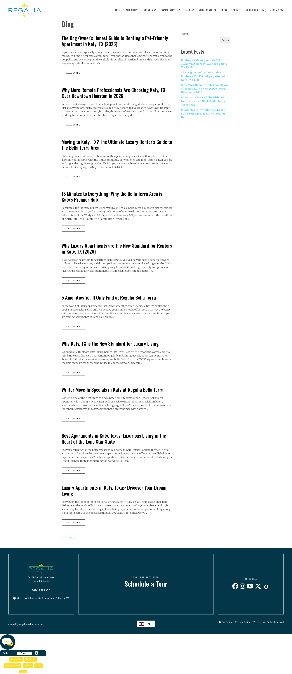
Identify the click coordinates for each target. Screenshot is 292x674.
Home (118, 10)
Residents (252, 10)
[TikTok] (266, 586)
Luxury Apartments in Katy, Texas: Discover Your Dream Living (114, 490)
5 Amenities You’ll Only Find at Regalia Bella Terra (109, 297)
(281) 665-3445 (41, 589)
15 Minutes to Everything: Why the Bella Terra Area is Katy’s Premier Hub (112, 196)
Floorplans (149, 10)
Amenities (132, 10)
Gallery (190, 10)
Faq (264, 10)
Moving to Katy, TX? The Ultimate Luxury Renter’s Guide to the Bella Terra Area (117, 144)
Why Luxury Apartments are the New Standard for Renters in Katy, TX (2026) (117, 248)
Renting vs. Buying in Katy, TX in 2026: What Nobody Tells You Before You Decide (204, 63)
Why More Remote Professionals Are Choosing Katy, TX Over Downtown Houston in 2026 (113, 92)
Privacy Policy (242, 622)
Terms (256, 622)
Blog (224, 10)
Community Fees (171, 10)
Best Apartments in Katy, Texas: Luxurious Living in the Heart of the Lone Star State (114, 438)
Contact (236, 10)
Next (72, 538)
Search (185, 33)
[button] (146, 642)
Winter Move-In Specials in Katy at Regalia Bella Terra (112, 389)
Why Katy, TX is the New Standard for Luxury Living (110, 343)
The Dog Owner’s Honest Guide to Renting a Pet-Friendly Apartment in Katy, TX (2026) (115, 40)
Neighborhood (208, 10)
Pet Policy (227, 622)
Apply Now (276, 10)
